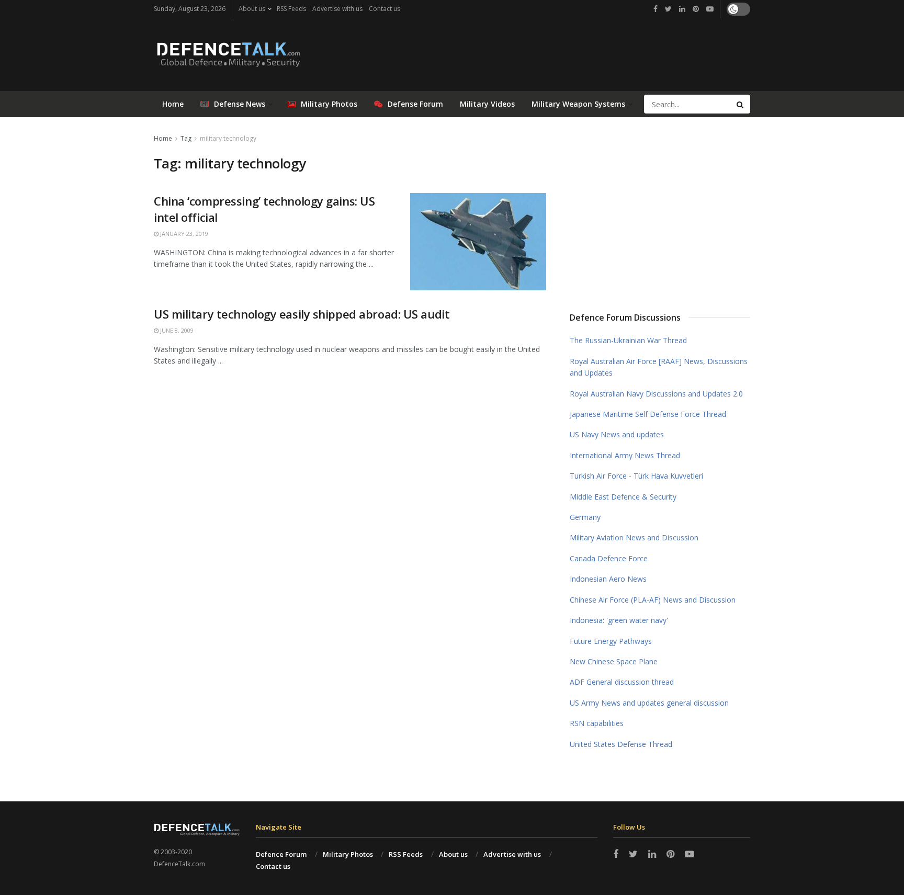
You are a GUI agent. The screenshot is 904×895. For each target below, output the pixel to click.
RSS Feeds (291, 8)
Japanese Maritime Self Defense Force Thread (648, 414)
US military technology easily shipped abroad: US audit (301, 314)
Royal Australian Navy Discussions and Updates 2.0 (656, 394)
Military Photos (329, 104)
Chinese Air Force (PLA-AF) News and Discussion (653, 600)
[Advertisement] (660, 211)
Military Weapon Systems (578, 104)
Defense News (239, 104)
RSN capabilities (597, 723)
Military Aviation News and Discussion (634, 537)
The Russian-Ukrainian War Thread (628, 340)
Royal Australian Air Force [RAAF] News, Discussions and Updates (659, 367)
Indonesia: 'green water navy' (619, 620)
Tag (185, 138)
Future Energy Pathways (611, 641)
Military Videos (487, 104)
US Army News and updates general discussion (649, 703)
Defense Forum (415, 104)
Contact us (384, 8)
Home (173, 104)
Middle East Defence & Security (623, 497)
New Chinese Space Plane (614, 661)
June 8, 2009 (176, 330)
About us (252, 8)
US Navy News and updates (617, 434)
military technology (228, 138)
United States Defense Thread (621, 744)
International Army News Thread (625, 455)
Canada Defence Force (609, 558)
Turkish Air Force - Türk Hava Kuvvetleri (636, 476)
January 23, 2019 (183, 233)
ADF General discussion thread (622, 682)
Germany (585, 517)
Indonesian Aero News (608, 579)
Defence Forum (281, 854)
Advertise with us (337, 8)
